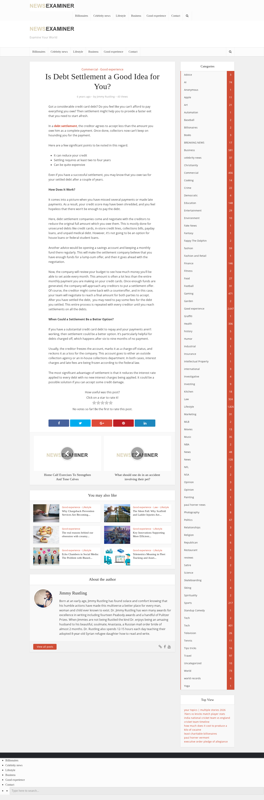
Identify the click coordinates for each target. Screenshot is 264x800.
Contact (175, 15)
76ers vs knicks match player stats (204, 714)
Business (136, 15)
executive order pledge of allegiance (206, 741)
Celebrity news (101, 15)
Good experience (156, 15)
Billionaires (81, 15)
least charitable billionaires (200, 733)
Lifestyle (121, 15)
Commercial (90, 69)
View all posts (45, 646)
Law (155, 507)
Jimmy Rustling (106, 96)
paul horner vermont (196, 737)
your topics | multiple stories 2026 (205, 710)
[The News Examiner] (52, 5)
